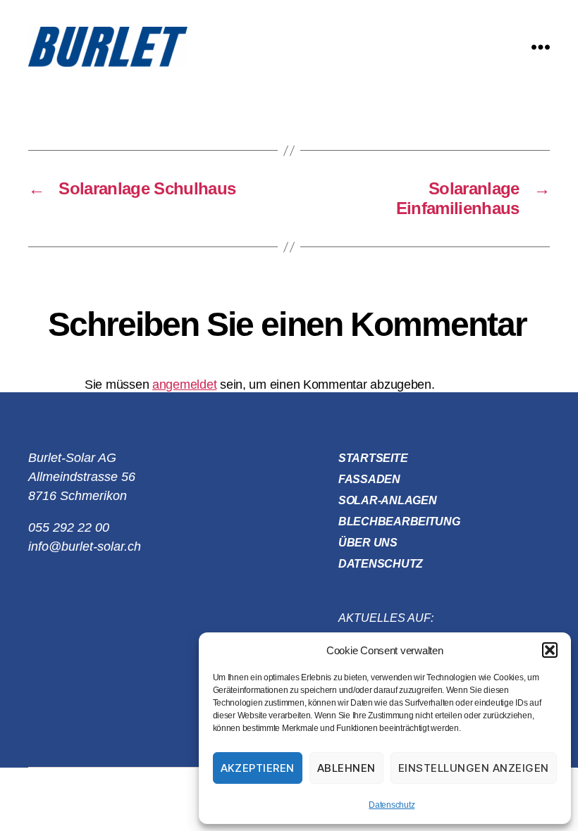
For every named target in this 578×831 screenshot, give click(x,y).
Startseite (372, 458)
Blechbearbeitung (399, 521)
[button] (550, 650)
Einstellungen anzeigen (473, 768)
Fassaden (369, 479)
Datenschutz (391, 805)
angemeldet (184, 384)
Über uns (368, 543)
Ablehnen (346, 768)
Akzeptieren (258, 768)
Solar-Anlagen (387, 500)
